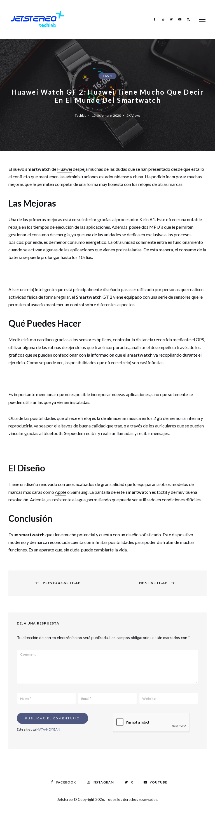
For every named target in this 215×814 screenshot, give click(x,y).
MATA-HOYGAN (48, 729)
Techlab (80, 115)
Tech (107, 75)
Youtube (180, 19)
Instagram (163, 19)
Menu (202, 19)
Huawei (64, 169)
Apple (60, 492)
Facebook (154, 19)
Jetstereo (65, 799)
